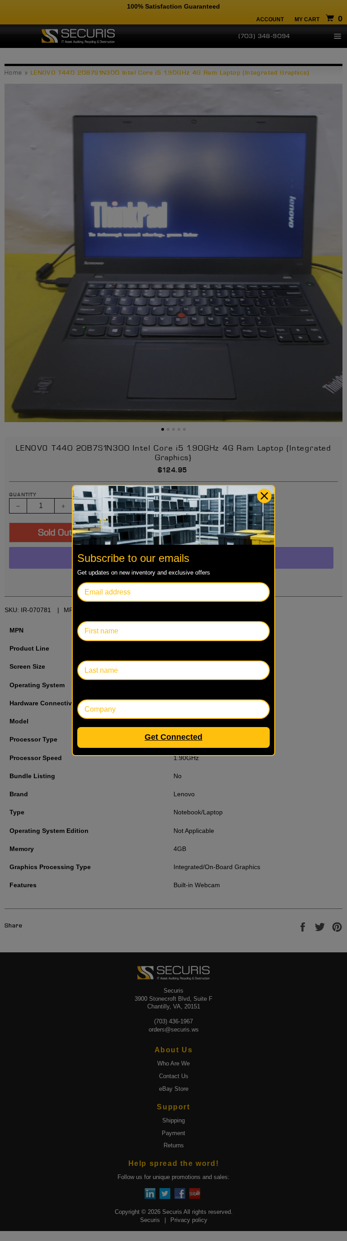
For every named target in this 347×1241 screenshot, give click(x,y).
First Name (95, 611)
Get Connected (173, 737)
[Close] (264, 496)
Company (92, 690)
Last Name (94, 651)
